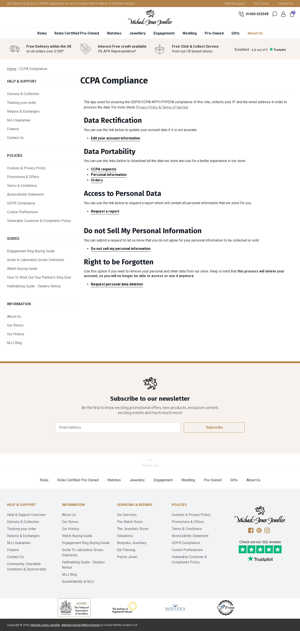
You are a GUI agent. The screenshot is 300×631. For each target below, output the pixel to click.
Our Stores (261, 3)
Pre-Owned (214, 33)
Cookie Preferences (22, 212)
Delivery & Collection (23, 94)
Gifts (235, 33)
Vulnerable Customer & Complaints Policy (39, 221)
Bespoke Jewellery (132, 543)
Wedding (190, 33)
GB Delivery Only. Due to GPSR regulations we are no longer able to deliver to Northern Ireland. (71, 3)
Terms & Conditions (22, 186)
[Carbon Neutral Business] (225, 607)
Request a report (105, 211)
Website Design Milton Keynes (80, 625)
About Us (255, 33)
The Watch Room (130, 522)
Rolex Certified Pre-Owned (76, 33)
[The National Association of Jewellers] (74, 607)
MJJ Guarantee (18, 120)
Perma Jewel (127, 557)
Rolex (42, 33)
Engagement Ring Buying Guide (31, 251)
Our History (15, 334)
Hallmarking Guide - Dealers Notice (34, 286)
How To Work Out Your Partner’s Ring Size (39, 277)
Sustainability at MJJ (78, 581)
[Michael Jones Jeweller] (150, 17)
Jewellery (137, 33)
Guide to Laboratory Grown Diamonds (35, 260)
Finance (13, 129)
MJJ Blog (14, 343)
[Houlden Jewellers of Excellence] (175, 607)
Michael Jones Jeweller (45, 625)
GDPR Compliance (21, 203)
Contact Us (285, 3)
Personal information (109, 175)
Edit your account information (115, 138)
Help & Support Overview (26, 515)
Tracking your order (21, 103)
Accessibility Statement (25, 194)
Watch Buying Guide (22, 269)
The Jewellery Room (132, 529)
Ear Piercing (126, 550)
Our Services (127, 515)
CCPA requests (103, 169)
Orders (97, 180)
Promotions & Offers (23, 177)
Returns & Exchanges (23, 111)
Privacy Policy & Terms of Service (162, 107)
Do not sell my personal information (120, 249)
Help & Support (235, 3)
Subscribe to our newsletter (150, 398)
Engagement (164, 33)
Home (11, 69)
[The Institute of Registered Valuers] (124, 607)
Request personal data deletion (117, 284)
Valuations (125, 536)
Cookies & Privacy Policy (26, 168)
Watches (114, 33)
